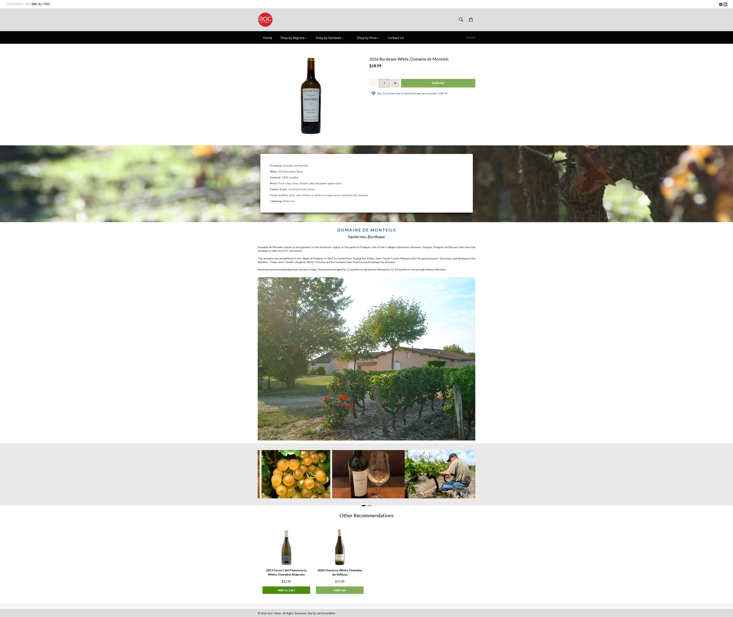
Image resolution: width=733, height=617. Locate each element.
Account (470, 37)
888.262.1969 (40, 4)
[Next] (467, 479)
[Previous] (265, 479)
